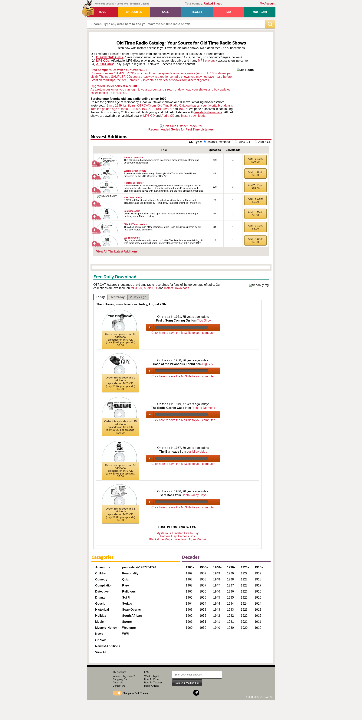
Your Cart (259, 12)
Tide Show (204, 320)
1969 (189, 573)
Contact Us (119, 686)
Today (100, 297)
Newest (197, 12)
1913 (258, 609)
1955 (202, 597)
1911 (258, 621)
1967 (189, 585)
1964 (189, 603)
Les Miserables (197, 451)
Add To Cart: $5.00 (255, 173)
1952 (202, 615)
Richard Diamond (203, 407)
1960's (183, 109)
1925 (244, 597)
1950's (166, 109)
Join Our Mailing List (187, 682)
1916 (258, 591)
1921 (244, 621)
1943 (216, 609)
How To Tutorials (153, 682)
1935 (230, 597)
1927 (244, 585)
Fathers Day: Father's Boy (177, 536)
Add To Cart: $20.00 (255, 160)
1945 (216, 597)
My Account (267, 3)
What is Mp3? (151, 676)
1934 (230, 603)
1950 (202, 627)
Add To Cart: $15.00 (255, 187)
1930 (230, 627)
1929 (244, 573)
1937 (230, 585)
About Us (118, 682)
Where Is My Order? (124, 676)
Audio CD (168, 115)
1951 (202, 621)
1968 (189, 579)
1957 (202, 585)
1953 (202, 609)
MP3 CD (149, 115)
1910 (258, 627)
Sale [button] (165, 12)
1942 (216, 615)
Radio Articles (151, 686)
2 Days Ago (138, 297)
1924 (244, 603)
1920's (135, 109)
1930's (146, 109)
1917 (258, 585)
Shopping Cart (120, 679)
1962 (189, 615)
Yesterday (117, 297)
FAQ (228, 12)
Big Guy (207, 364)
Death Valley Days (194, 495)
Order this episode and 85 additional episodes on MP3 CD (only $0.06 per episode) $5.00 (120, 339)
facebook (178, 693)
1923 (244, 609)
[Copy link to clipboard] (196, 693)
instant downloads (193, 115)
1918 (258, 579)
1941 (216, 621)
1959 (202, 573)
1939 (230, 573)
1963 (189, 609)
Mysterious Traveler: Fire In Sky (177, 533)
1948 (216, 579)
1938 (230, 579)
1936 (230, 591)
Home (102, 12)
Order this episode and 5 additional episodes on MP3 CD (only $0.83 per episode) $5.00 (120, 514)
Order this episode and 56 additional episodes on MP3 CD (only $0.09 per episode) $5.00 (120, 471)
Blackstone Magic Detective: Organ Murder (177, 539)
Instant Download (218, 142)
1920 (244, 627)
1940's (156, 109)
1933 (230, 609)
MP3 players (206, 60)
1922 (244, 615)
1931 (230, 621)
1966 (189, 591)
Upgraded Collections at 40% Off (113, 86)
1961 (189, 621)
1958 (202, 579)
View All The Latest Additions (117, 251)
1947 (216, 585)
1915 (258, 597)
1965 (189, 597)
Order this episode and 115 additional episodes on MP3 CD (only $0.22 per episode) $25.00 (120, 427)
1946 (216, 591)
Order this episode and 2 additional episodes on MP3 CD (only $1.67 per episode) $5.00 (120, 383)
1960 (189, 627)
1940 (216, 627)
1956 (202, 591)
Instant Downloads (176, 288)
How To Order (151, 679)
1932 (230, 615)
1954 (202, 603)
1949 (216, 573)
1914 (258, 603)
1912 (258, 615)
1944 (216, 603)
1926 (244, 591)
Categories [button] (134, 12)
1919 (258, 573)
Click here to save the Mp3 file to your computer (183, 332)
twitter (187, 693)
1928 (244, 579)
